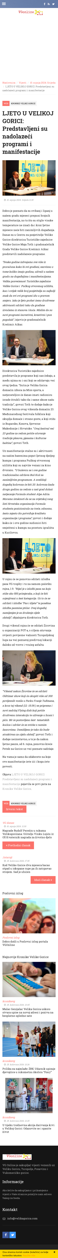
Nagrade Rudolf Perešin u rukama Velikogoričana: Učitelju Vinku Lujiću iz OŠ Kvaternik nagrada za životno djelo (28, 834)
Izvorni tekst (14, 809)
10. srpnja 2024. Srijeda (42, 82)
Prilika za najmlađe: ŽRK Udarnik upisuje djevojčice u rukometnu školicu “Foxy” (28, 1070)
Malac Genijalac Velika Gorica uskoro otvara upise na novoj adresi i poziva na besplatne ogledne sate (27, 1012)
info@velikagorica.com (22, 1218)
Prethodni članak (18, 845)
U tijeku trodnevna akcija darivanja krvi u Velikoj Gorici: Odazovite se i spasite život (28, 1128)
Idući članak (42, 880)
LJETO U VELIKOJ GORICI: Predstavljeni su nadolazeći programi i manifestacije (27, 779)
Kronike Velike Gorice (23, 103)
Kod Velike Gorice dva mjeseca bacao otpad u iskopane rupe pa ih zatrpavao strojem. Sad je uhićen (26, 868)
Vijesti (22, 82)
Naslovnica (8, 82)
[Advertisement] (29, 48)
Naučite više (29, 1255)
